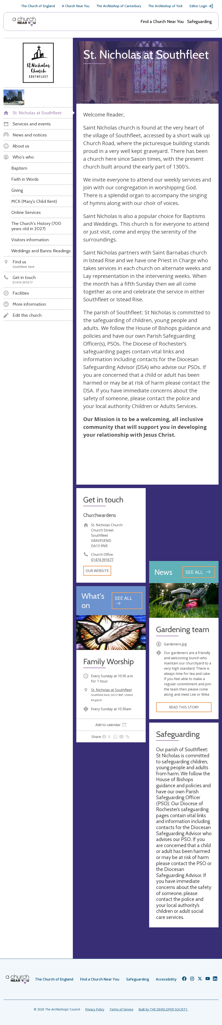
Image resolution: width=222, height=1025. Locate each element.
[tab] (111, 724)
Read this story (184, 707)
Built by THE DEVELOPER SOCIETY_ (163, 1009)
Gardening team (182, 629)
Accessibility (166, 979)
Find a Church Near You (162, 21)
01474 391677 (102, 559)
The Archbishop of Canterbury (118, 6)
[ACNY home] (24, 21)
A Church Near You (75, 6)
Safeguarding (199, 21)
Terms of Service (121, 1009)
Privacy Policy (94, 1009)
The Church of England (38, 6)
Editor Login (198, 6)
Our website (97, 570)
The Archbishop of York (165, 6)
